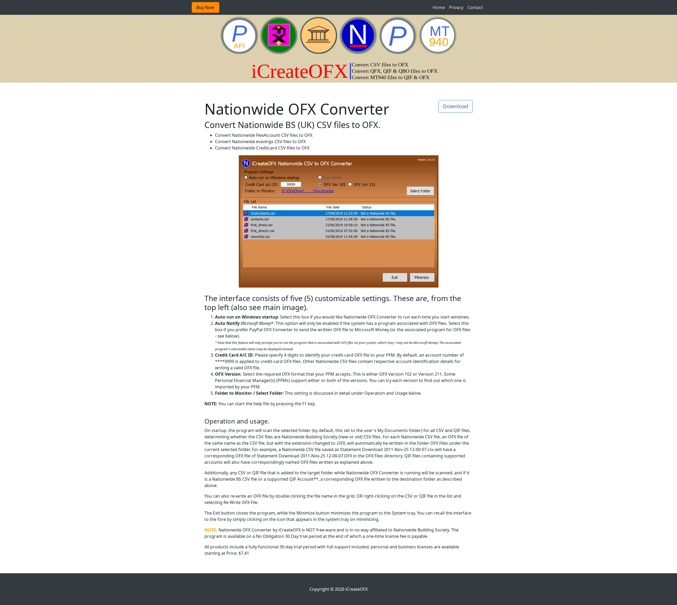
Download (455, 106)
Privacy (456, 7)
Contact (475, 7)
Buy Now (205, 7)
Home (439, 7)
